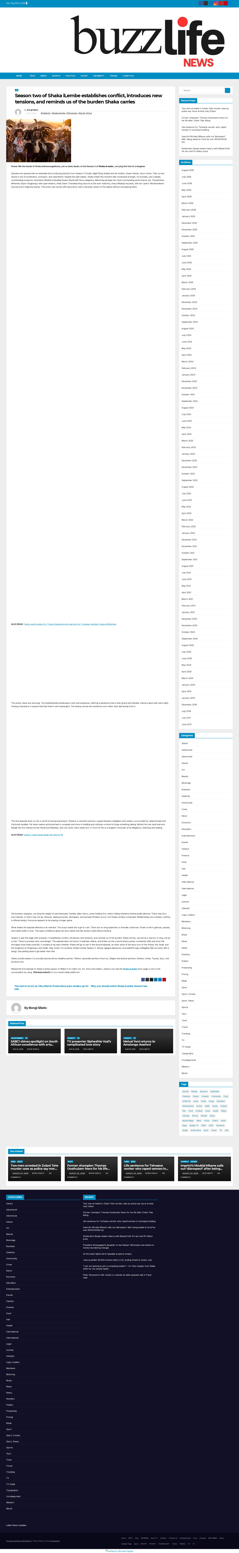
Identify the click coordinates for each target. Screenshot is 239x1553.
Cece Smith (88, 1049)
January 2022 (188, 533)
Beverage (186, 783)
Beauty (185, 776)
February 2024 (189, 368)
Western (186, 1066)
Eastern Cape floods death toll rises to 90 (43, 835)
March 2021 (187, 599)
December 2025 (189, 223)
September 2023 (190, 401)
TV (17, 90)
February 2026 (189, 210)
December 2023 (189, 381)
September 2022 (190, 480)
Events (185, 842)
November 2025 (189, 229)
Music (184, 934)
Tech (32, 76)
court (226, 1096)
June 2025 (187, 262)
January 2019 (188, 698)
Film (184, 1111)
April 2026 (187, 196)
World (184, 1073)
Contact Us (173, 1538)
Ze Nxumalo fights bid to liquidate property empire (107, 1254)
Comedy (205, 1096)
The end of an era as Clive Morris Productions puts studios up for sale (51, 987)
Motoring (186, 928)
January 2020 (188, 685)
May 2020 (186, 665)
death (203, 1101)
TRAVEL (114, 76)
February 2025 (189, 289)
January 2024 (188, 374)
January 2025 (188, 295)
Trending (186, 1033)
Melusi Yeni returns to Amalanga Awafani (139, 1043)
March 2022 (187, 520)
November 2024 (190, 308)
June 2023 (187, 421)
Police (206, 1121)
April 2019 (186, 691)
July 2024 (186, 335)
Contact (163, 1538)
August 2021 (188, 566)
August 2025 (188, 249)
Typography (187, 1053)
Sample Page (126, 1544)
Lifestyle (128, 76)
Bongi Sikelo (32, 110)
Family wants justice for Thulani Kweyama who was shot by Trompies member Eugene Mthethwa (70, 624)
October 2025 (188, 236)
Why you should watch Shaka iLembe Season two (119, 986)
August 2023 (188, 407)
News (19, 76)
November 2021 (189, 546)
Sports (56, 76)
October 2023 (188, 394)
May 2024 (186, 348)
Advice (185, 763)
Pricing (185, 974)
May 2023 (186, 427)
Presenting (187, 967)
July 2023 (186, 414)
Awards (185, 1091)
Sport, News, (188, 1000)
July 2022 (186, 493)
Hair (184, 868)
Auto (137, 1538)
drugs (211, 1101)
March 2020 (187, 678)
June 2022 (187, 500)
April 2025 (187, 275)
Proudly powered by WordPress (18, 1541)
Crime (184, 809)
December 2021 (189, 539)
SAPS (211, 1125)
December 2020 (189, 619)
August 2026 (188, 170)
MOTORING (212, 1538)
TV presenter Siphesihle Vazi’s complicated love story (89, 1043)
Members (186, 921)
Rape (184, 1125)
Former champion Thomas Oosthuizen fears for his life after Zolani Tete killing (87, 1169)
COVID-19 (186, 1101)
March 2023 (187, 440)
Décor (185, 816)
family (215, 1106)
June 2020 (187, 658)
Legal (184, 895)
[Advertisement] (90, 209)
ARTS (130, 1538)
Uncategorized (189, 1060)
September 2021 (189, 559)
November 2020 (189, 625)
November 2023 (189, 388)
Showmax (220, 1125)
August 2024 (188, 328)
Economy (186, 822)
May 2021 (186, 586)
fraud (207, 1111)
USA (226, 1130)
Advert (185, 743)
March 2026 (187, 203)
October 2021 (188, 553)
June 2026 (187, 183)
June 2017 (187, 724)
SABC (203, 1125)
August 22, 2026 (21, 1173)
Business (186, 789)
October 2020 (188, 632)
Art (183, 769)
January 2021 (188, 612)
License (185, 901)
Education (186, 829)
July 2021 (186, 572)
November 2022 (189, 467)
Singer (185, 1130)
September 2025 (190, 243)
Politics (70, 76)
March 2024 (188, 361)
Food (184, 862)
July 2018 (186, 711)
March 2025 (187, 282)
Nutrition (186, 954)
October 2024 (188, 315)
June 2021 (187, 579)
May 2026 (186, 190)
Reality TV (194, 1125)
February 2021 (189, 605)
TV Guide (186, 1047)
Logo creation (188, 915)
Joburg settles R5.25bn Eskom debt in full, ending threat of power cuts (117, 1260)
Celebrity (98, 76)
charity (196, 1096)
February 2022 (189, 526)
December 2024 (189, 302)
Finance (185, 855)
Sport (84, 76)
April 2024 (187, 355)
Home (123, 1538)
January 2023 (188, 454)
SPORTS (144, 1544)
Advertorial (187, 750)
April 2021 (186, 592)
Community (187, 802)
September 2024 (190, 322)
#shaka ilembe (58, 113)
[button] (231, 76)
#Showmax (71, 113)
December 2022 (189, 460)
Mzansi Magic (188, 1121)
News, (185, 948)
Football (199, 1111)
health (215, 1111)
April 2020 (187, 671)
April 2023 (187, 434)
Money (195, 1116)
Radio (223, 1121)
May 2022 (186, 506)
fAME (207, 1106)
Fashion (185, 849)
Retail (184, 981)
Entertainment (17, 1038)
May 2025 (186, 269)
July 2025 (186, 256)
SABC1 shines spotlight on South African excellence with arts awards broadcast (34, 1044)
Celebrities (214, 1091)
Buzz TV (154, 1538)
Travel (185, 1027)
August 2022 (188, 487)
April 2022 (187, 513)
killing (223, 1111)
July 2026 (186, 177)
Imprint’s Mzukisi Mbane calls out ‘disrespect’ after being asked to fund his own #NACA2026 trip (204, 139)
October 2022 (188, 473)
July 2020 (186, 652)
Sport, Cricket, (189, 994)
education (221, 1101)
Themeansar (55, 1541)
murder (204, 1116)
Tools (184, 1020)
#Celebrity (45, 113)
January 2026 (188, 216)
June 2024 (187, 341)
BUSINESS (145, 1538)
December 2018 (189, 704)
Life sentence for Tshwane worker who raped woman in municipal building (145, 1169)
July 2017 (186, 718)
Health (185, 875)
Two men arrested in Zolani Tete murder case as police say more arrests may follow (34, 1169)
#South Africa (85, 113)
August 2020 (188, 645)
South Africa (196, 1130)
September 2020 (190, 638)
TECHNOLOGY (164, 1544)
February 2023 (189, 447)
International (188, 882)
